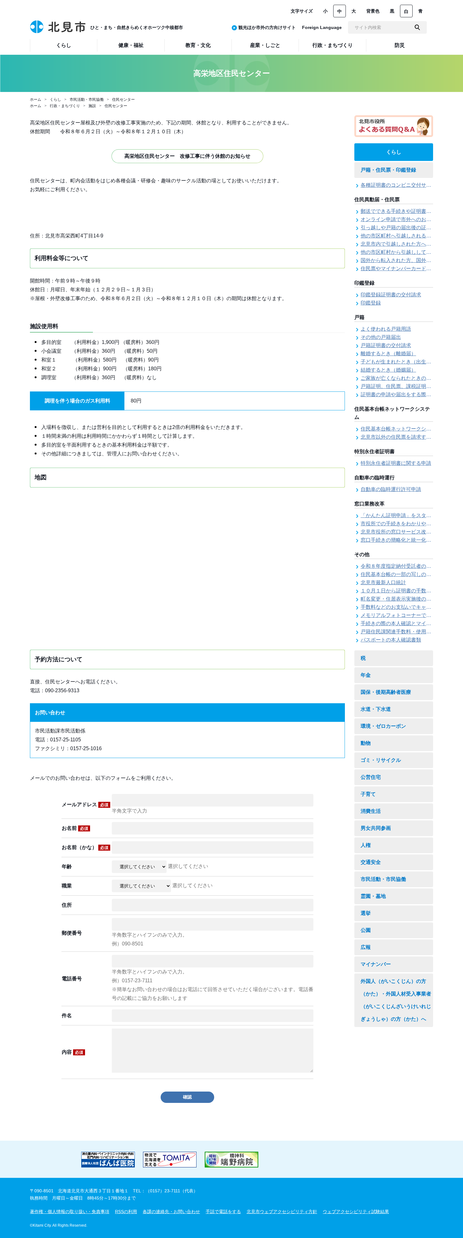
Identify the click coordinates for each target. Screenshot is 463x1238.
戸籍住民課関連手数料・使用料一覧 (401, 631)
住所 (67, 905)
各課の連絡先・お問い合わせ (171, 1211)
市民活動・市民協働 (87, 99)
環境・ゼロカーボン (383, 726)
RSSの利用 (126, 1211)
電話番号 (72, 978)
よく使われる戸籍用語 (386, 329)
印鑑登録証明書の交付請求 (391, 294)
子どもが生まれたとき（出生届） (398, 361)
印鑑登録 (371, 302)
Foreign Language (322, 27)
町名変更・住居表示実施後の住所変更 (403, 599)
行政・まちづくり (65, 106)
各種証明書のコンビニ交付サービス (401, 185)
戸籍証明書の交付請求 (386, 345)
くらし (55, 99)
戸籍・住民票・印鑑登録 (388, 170)
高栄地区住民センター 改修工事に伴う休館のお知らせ (187, 156)
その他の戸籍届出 (381, 337)
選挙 (366, 913)
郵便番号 (72, 933)
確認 (187, 1096)
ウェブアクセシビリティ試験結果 (356, 1211)
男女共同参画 (376, 828)
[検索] (417, 27)
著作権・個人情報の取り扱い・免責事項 (69, 1211)
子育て (368, 794)
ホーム (35, 99)
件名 (67, 1015)
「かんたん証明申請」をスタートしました (408, 515)
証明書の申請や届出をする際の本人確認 (406, 394)
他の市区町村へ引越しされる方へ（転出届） (411, 235)
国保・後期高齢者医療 (386, 692)
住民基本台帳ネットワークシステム (401, 428)
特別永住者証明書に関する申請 (396, 463)
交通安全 (371, 862)
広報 (366, 947)
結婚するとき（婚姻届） (388, 370)
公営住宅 (371, 777)
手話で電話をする (223, 1211)
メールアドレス (85, 804)
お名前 (75, 828)
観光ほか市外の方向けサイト (267, 27)
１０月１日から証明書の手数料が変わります (411, 590)
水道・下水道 (376, 709)
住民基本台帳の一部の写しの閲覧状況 (403, 574)
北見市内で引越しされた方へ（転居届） (406, 244)
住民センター (123, 99)
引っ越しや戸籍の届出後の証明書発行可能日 (411, 227)
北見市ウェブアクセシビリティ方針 (282, 1211)
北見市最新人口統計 (383, 582)
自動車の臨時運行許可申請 (391, 489)
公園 (366, 930)
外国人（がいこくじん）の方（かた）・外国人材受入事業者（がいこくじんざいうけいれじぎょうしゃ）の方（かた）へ (396, 1000)
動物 (366, 743)
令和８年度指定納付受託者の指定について (408, 566)
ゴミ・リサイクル (381, 760)
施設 (92, 106)
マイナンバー (376, 964)
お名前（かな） (85, 847)
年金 (366, 675)
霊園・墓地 (373, 896)
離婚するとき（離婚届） (388, 353)
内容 (72, 1052)
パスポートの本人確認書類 (391, 639)
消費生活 (371, 811)
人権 (366, 845)
